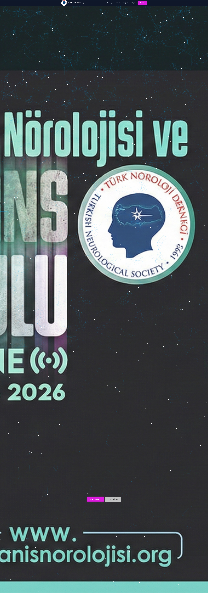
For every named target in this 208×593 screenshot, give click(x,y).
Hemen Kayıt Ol (94, 499)
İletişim (133, 3)
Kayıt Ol (142, 3)
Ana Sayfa (110, 3)
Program (125, 3)
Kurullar (118, 3)
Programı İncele (113, 499)
